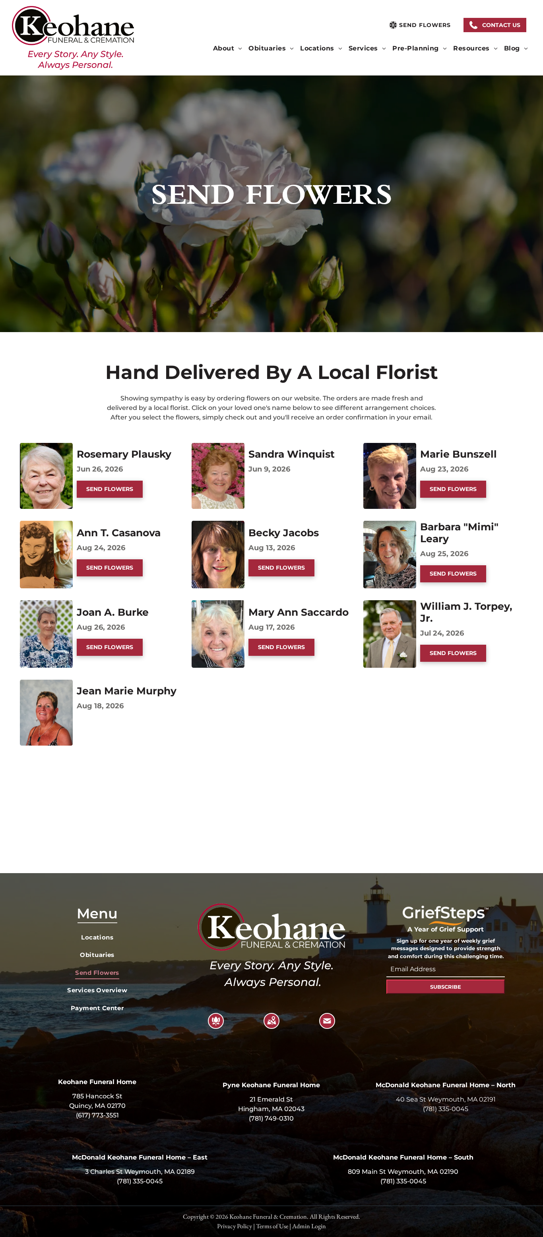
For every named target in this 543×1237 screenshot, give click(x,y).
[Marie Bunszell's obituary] (389, 447)
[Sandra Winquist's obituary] (218, 447)
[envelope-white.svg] (327, 1026)
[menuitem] (228, 48)
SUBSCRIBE (445, 987)
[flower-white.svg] (216, 1026)
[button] (495, 25)
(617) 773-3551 (97, 1115)
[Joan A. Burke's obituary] (46, 605)
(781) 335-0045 (445, 1109)
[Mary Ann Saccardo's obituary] (218, 605)
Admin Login (309, 1226)
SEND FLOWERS (109, 489)
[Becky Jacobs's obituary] (218, 525)
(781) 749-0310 (271, 1118)
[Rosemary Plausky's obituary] (46, 447)
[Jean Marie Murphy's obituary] (46, 684)
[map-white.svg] (271, 1026)
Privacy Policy (234, 1226)
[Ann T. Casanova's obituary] (46, 525)
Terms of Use (272, 1226)
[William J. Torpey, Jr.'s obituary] (389, 605)
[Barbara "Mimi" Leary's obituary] (389, 525)
